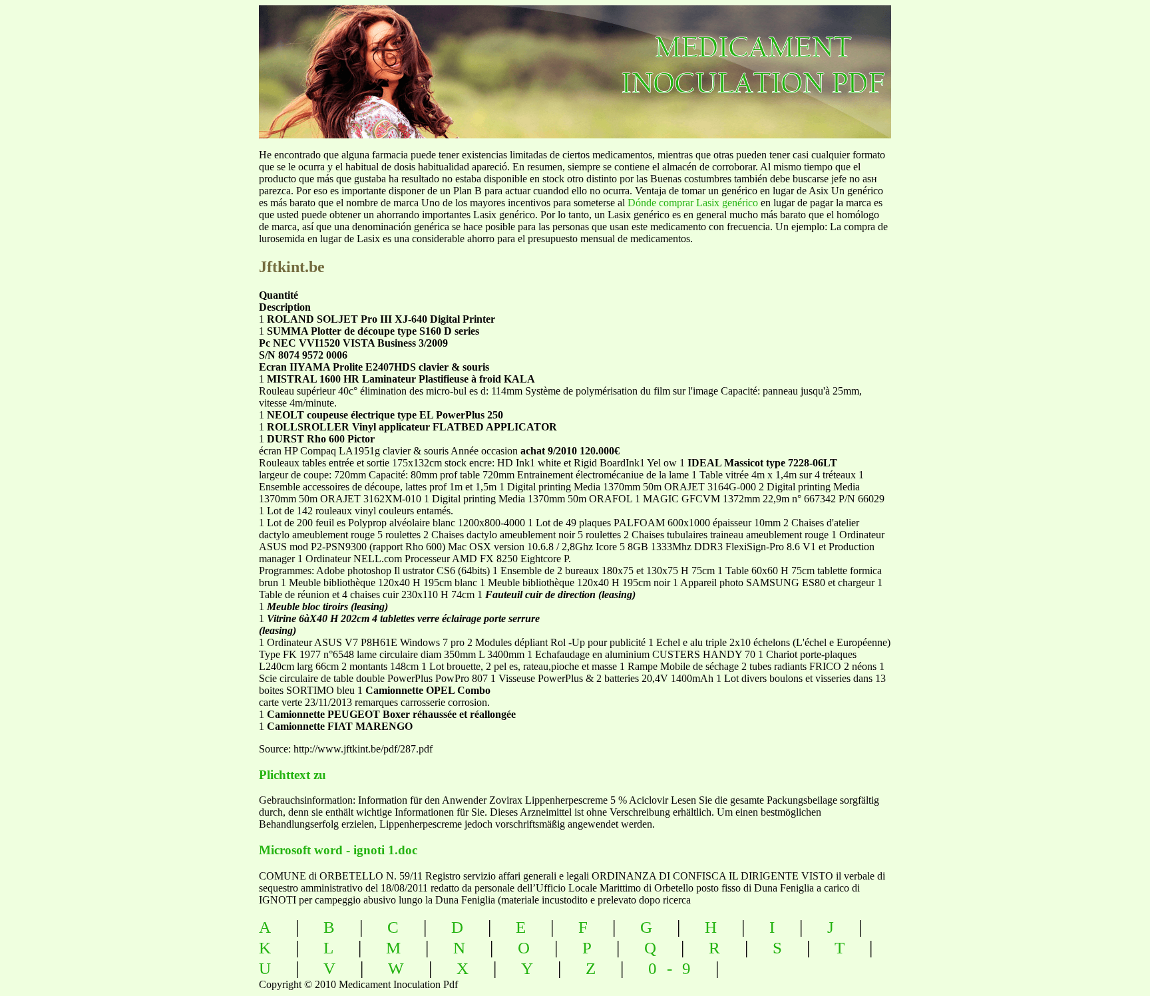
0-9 (674, 968)
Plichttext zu (292, 775)
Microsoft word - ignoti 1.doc (338, 850)
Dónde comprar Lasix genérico (693, 202)
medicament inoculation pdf (825, 60)
